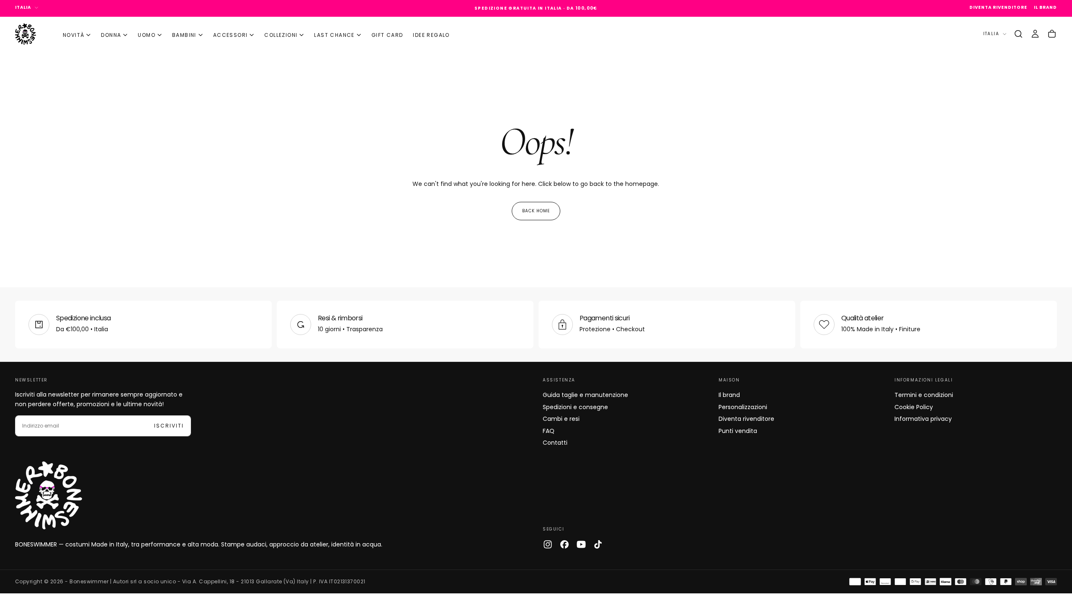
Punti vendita (738, 431)
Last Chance (334, 35)
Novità (73, 35)
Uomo (146, 35)
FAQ (548, 431)
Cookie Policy (913, 407)
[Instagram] (548, 544)
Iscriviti (169, 425)
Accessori (230, 35)
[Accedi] (1035, 34)
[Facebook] (564, 544)
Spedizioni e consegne (575, 407)
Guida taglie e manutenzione (585, 395)
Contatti (555, 442)
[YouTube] (581, 544)
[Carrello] (1052, 34)
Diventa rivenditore (746, 419)
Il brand (729, 395)
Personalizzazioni (743, 407)
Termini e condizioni (923, 395)
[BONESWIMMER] (48, 495)
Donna (111, 35)
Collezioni (280, 35)
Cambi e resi (561, 419)
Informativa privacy (923, 419)
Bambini (184, 35)
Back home (536, 211)
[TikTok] (598, 544)
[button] (1018, 34)
